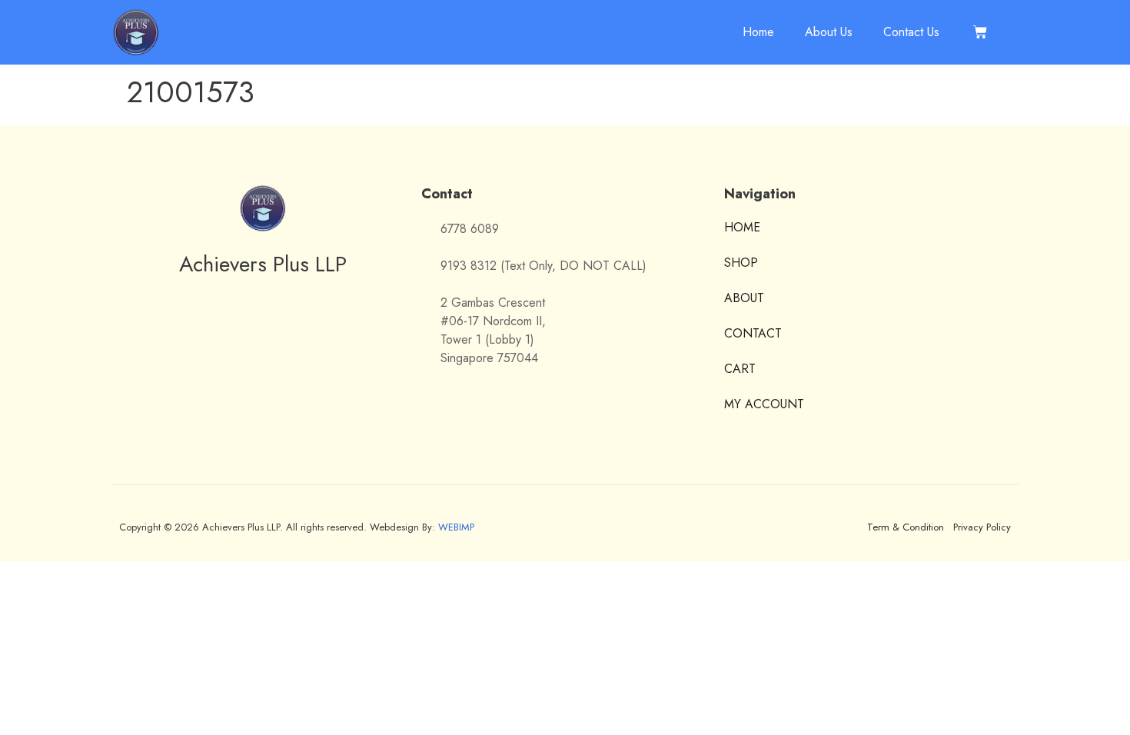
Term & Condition (905, 527)
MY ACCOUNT (764, 404)
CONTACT (753, 333)
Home (758, 32)
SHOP (741, 262)
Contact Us (911, 32)
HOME (742, 228)
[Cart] (980, 32)
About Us (828, 32)
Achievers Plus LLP (263, 264)
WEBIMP (456, 527)
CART (740, 368)
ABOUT (744, 298)
